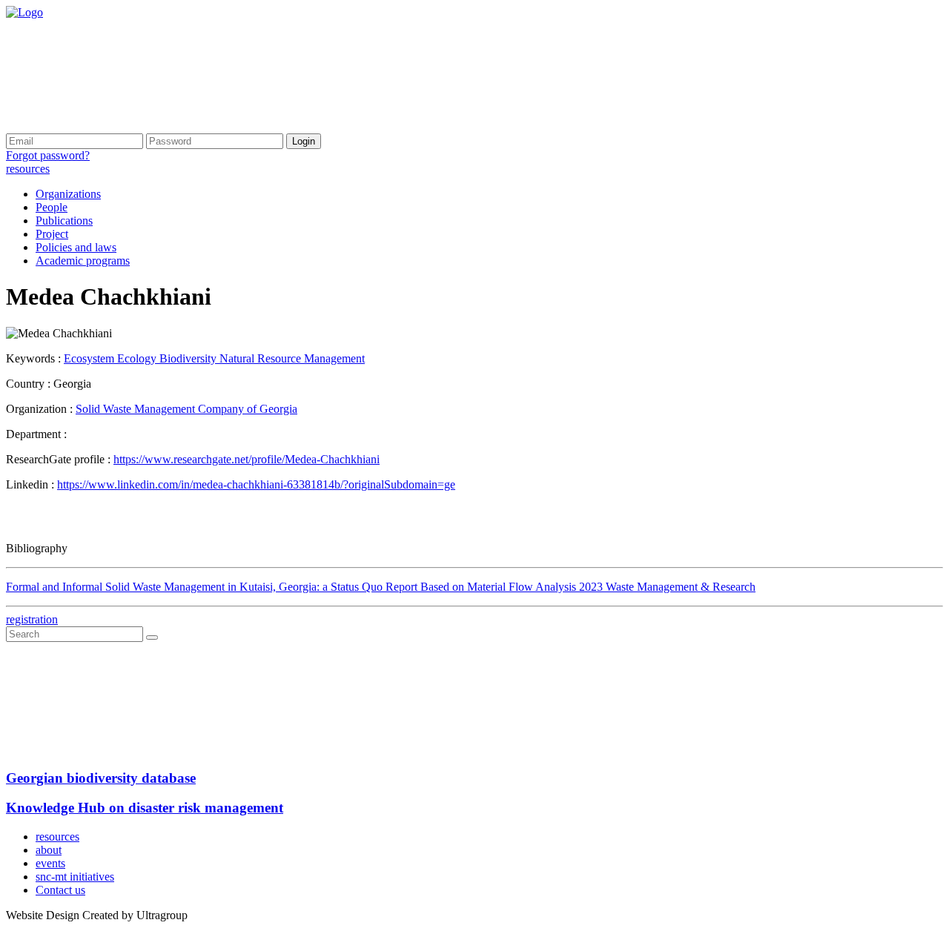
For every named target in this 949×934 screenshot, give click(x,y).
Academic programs (83, 260)
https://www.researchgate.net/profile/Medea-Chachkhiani (246, 459)
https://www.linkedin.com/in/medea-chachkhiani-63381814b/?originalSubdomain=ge (256, 484)
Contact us (60, 890)
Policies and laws (76, 247)
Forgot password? (48, 155)
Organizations (68, 194)
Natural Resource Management (292, 358)
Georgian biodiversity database (101, 778)
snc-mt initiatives (75, 876)
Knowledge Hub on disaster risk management (144, 807)
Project (52, 234)
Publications (64, 220)
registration (32, 619)
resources (28, 168)
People (51, 207)
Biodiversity (189, 358)
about (49, 850)
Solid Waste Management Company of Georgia (186, 409)
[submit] (152, 637)
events (50, 863)
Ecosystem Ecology (111, 358)
